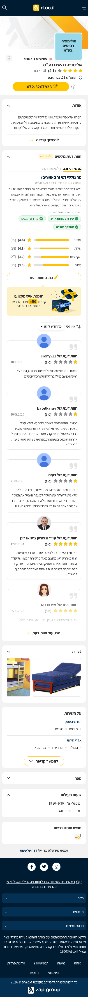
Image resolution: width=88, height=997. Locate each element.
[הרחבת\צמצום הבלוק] (8, 105)
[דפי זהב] (44, 8)
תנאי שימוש (41, 963)
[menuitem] (44, 898)
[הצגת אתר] (77, 836)
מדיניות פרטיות (16, 963)
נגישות (61, 963)
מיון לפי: (70, 326)
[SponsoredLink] (73, 87)
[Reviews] (70, 71)
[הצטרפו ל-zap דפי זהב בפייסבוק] (31, 866)
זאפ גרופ (53, 972)
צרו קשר (34, 972)
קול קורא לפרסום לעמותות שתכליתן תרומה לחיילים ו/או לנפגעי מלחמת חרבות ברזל (44, 884)
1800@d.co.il (69, 951)
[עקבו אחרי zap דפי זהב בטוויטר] (44, 866)
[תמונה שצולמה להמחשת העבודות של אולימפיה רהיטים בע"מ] (56, 677)
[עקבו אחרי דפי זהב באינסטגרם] (56, 866)
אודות (77, 963)
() (52, 70)
